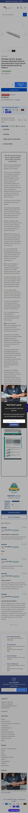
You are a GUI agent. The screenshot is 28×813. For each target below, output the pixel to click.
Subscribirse (14, 424)
